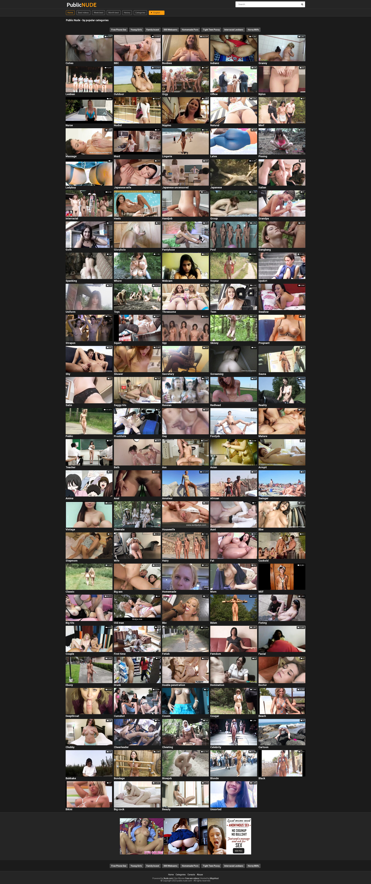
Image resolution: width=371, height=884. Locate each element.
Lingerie (167, 156)
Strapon (70, 343)
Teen (213, 312)
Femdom (215, 654)
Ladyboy (71, 187)
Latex (213, 156)
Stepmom (72, 560)
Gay (164, 436)
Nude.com (168, 878)
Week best (98, 12)
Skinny (214, 343)
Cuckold (264, 560)
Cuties (69, 63)
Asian (213, 467)
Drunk (117, 685)
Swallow (264, 312)
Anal (116, 498)
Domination (217, 685)
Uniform (71, 312)
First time (120, 654)
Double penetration (173, 685)
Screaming (216, 374)
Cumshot (119, 716)
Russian (166, 405)
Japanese (216, 187)
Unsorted (215, 809)
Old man (119, 623)
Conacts (191, 874)
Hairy (165, 560)
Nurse (69, 125)
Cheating (167, 747)
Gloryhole (120, 249)
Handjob (167, 218)
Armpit (263, 467)
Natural (214, 125)
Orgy (165, 94)
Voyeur (214, 281)
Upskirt (263, 281)
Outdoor (119, 94)
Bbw (261, 529)
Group (214, 218)
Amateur (167, 498)
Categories (140, 12)
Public (74, 4)
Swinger (263, 498)
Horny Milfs (253, 30)
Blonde (214, 778)
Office (214, 94)
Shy (68, 374)
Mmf (261, 125)
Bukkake (71, 778)
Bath (116, 467)
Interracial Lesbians (233, 30)
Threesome (169, 312)
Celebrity (215, 747)
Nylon (262, 94)
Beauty (166, 809)
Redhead (215, 405)
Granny (263, 63)
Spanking (71, 281)
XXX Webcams (170, 30)
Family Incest (152, 30)
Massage (71, 156)
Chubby (70, 747)
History (127, 12)
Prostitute (120, 436)
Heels (117, 218)
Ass (164, 467)
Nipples (166, 125)
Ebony (69, 685)
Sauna (262, 374)
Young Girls (136, 30)
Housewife (168, 529)
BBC (116, 63)
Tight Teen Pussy (211, 30)
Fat (212, 560)
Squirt (117, 343)
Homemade (169, 591)
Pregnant (264, 343)
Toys (117, 312)
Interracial (72, 218)
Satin (69, 405)
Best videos (83, 12)
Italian (262, 187)
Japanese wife (122, 187)
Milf (261, 591)
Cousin (166, 716)
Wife (116, 560)
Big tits (70, 623)
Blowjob (167, 778)
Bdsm (213, 623)
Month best (113, 12)
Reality (263, 405)
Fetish (166, 654)
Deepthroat (72, 716)
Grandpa (264, 218)
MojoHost (214, 878)
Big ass (118, 591)
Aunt (213, 529)
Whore (118, 281)
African (214, 498)
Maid (117, 156)
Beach (262, 716)
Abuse (200, 874)
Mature (263, 436)
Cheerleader (121, 747)
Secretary (168, 374)
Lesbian (70, 94)
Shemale (119, 529)
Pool (213, 249)
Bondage (119, 778)
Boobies (167, 63)
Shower (118, 374)
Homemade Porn (190, 30)
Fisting (263, 623)
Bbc (164, 623)
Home (70, 12)
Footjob (215, 436)
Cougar (214, 716)
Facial (262, 654)
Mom (213, 591)
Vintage (70, 529)
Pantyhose (168, 249)
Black (262, 778)
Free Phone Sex (118, 30)
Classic (70, 591)
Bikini (69, 809)
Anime (69, 498)
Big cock (119, 809)
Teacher (71, 467)
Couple (70, 654)
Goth (69, 249)
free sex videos (192, 878)
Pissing (263, 156)
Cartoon (263, 747)
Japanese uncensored (175, 187)
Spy (164, 343)
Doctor (263, 685)
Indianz (214, 63)
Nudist (118, 125)
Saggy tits (120, 405)
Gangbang (265, 249)
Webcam (167, 281)
